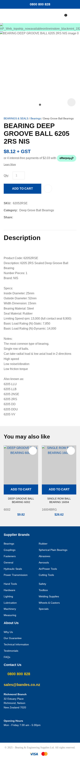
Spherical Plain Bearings (53, 549)
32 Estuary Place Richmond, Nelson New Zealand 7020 (15, 703)
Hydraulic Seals (13, 568)
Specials (44, 608)
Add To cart (21, 489)
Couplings (9, 549)
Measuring (10, 615)
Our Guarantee (13, 638)
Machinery (10, 608)
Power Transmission (16, 574)
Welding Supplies (49, 596)
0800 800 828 (40, 4)
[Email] (26, 217)
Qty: (6, 175)
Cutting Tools (46, 574)
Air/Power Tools (48, 568)
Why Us (8, 632)
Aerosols (44, 562)
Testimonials (11, 650)
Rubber (43, 543)
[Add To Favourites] (48, 189)
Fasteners (10, 556)
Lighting (8, 596)
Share (8, 217)
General (8, 562)
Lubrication (10, 602)
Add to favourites (33, 451)
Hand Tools (10, 583)
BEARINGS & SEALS (16, 118)
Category (10, 210)
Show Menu (16, 16)
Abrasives (44, 556)
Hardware (9, 590)
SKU (7, 203)
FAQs (7, 657)
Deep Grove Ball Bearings (58, 118)
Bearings (36, 118)
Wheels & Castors (49, 602)
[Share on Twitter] (20, 217)
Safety (42, 583)
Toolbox (43, 590)
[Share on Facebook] (15, 217)
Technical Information (16, 644)
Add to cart (22, 188)
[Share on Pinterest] (32, 217)
